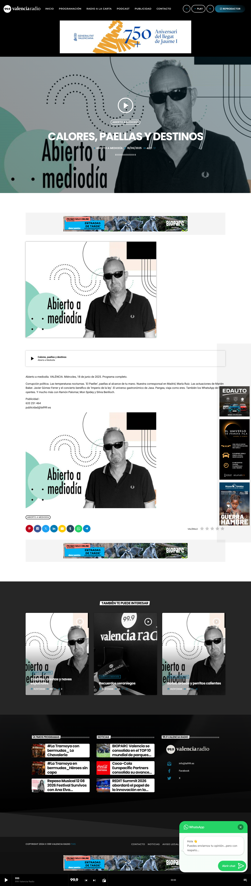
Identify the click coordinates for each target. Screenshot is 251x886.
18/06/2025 (133, 148)
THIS (73, 844)
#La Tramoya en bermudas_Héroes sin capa (67, 768)
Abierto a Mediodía (125, 122)
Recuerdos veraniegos (117, 683)
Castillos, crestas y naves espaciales (51, 681)
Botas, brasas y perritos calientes (194, 683)
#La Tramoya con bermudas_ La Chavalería (63, 750)
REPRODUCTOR (230, 8)
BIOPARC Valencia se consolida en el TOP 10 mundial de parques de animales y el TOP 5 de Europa (132, 755)
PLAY (198, 8)
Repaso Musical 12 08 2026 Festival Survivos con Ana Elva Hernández (67, 787)
